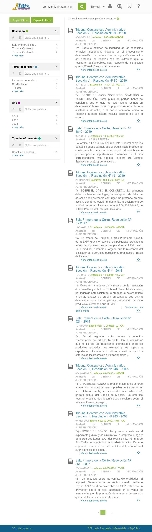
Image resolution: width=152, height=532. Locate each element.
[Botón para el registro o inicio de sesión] (110, 6)
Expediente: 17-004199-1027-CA (107, 84)
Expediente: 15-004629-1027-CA (106, 37)
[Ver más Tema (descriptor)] (18, 91)
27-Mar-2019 (82, 180)
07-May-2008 (82, 420)
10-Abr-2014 (81, 325)
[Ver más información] (139, 69)
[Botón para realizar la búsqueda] (82, 6)
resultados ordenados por (91, 18)
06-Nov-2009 (82, 373)
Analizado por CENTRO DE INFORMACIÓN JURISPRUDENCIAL (109, 42)
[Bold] (13, 38)
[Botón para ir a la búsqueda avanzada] (120, 6)
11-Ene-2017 (82, 227)
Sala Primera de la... (24, 44)
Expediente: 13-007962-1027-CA (107, 135)
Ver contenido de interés (94, 69)
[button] (118, 18)
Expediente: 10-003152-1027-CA (106, 325)
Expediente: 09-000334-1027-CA (107, 373)
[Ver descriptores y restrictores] (138, 69)
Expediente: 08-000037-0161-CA (107, 420)
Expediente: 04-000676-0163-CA (107, 468)
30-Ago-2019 (82, 84)
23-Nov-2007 (82, 468)
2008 (15, 123)
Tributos (17, 88)
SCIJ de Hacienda (22, 528)
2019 (15, 116)
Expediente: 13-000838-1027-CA (107, 227)
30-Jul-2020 (81, 37)
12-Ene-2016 (82, 274)
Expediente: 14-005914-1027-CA (107, 274)
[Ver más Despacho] (18, 55)
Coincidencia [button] (106, 18)
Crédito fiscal (19, 84)
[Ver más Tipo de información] (18, 155)
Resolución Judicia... (24, 152)
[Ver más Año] (18, 127)
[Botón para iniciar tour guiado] (138, 6)
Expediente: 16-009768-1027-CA (106, 180)
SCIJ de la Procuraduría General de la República (114, 528)
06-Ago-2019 (82, 135)
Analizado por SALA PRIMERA (92, 139)
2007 (15, 120)
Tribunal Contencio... (24, 48)
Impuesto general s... (24, 80)
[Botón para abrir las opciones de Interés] (129, 6)
